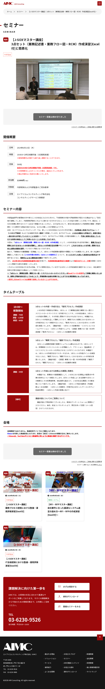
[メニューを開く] (99, 3)
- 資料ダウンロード (70, 671)
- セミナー (66, 658)
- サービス (47, 663)
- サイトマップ (91, 671)
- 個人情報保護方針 (93, 667)
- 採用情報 (89, 663)
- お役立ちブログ (69, 654)
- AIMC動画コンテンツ (71, 663)
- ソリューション (50, 658)
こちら (100, 465)
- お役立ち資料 (68, 667)
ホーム (9, 11)
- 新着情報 (89, 654)
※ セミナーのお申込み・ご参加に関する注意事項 (86, 127)
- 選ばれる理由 (49, 654)
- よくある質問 (49, 671)
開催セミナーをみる (72, 606)
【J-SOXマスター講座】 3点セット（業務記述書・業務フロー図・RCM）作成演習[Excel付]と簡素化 (63, 11)
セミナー (20, 11)
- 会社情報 (89, 658)
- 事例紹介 (47, 667)
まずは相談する (70, 586)
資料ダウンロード (71, 596)
